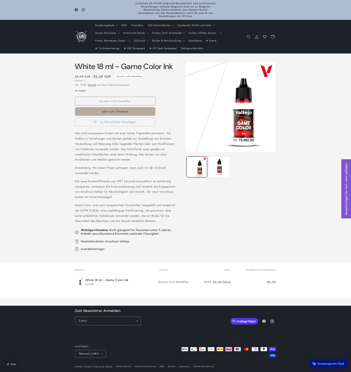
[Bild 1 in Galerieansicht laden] (196, 167)
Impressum (184, 366)
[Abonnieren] (137, 321)
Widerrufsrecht (123, 366)
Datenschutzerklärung (145, 366)
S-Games (88, 366)
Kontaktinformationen (203, 366)
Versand (92, 85)
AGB (162, 366)
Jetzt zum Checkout (115, 112)
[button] (106, 25)
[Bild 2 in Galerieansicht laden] (219, 167)
